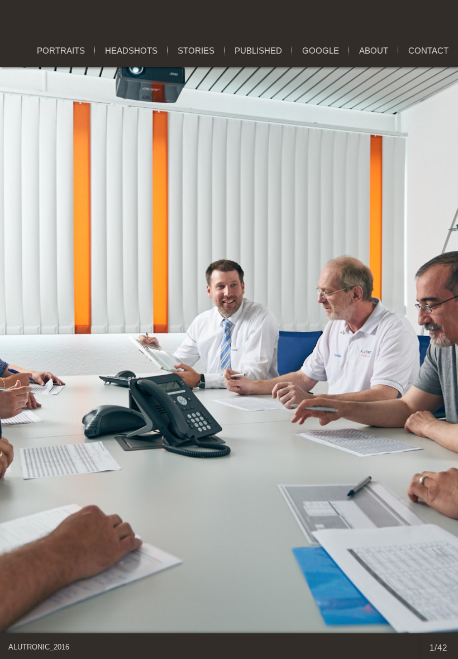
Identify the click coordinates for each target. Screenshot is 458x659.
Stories (196, 50)
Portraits (61, 50)
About (373, 50)
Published (258, 50)
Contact (428, 50)
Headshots (131, 50)
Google (320, 50)
